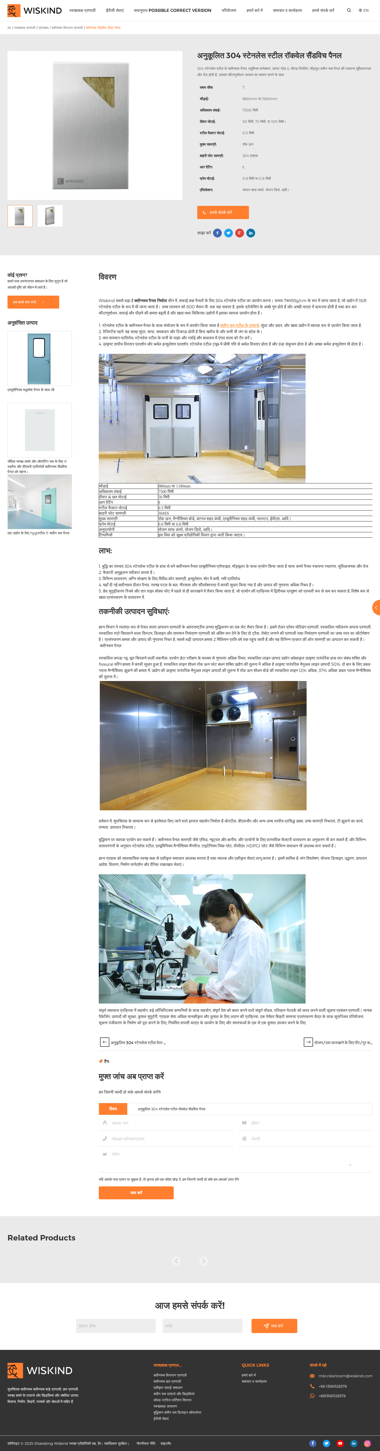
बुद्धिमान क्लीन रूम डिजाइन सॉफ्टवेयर (177, 1412)
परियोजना (229, 10)
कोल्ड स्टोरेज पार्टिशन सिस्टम (172, 1400)
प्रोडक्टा (44, 28)
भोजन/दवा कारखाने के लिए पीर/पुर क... (343, 1042)
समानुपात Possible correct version (172, 10)
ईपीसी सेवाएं (115, 10)
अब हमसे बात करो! (25, 302)
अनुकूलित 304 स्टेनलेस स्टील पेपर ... (138, 1042)
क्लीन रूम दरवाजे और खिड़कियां (174, 1394)
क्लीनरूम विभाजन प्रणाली (67, 28)
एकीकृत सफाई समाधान (168, 1387)
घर (9, 28)
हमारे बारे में (255, 10)
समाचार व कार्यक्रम (287, 10)
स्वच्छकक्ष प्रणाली (82, 10)
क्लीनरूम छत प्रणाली (167, 1381)
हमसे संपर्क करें (323, 10)
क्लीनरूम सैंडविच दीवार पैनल (103, 28)
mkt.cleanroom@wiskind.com (346, 1376)
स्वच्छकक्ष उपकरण (165, 1406)
